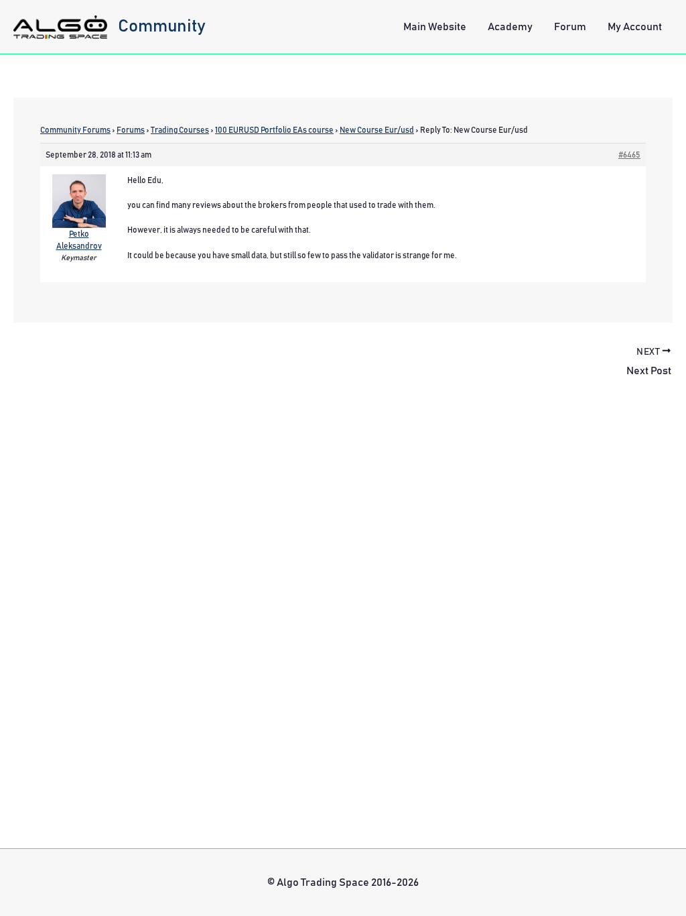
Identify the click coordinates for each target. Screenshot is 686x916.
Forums (131, 130)
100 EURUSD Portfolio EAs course (274, 130)
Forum (570, 26)
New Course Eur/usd (377, 130)
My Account (635, 26)
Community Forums (75, 130)
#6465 (629, 155)
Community (162, 26)
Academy (510, 26)
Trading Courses (180, 130)
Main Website (434, 26)
